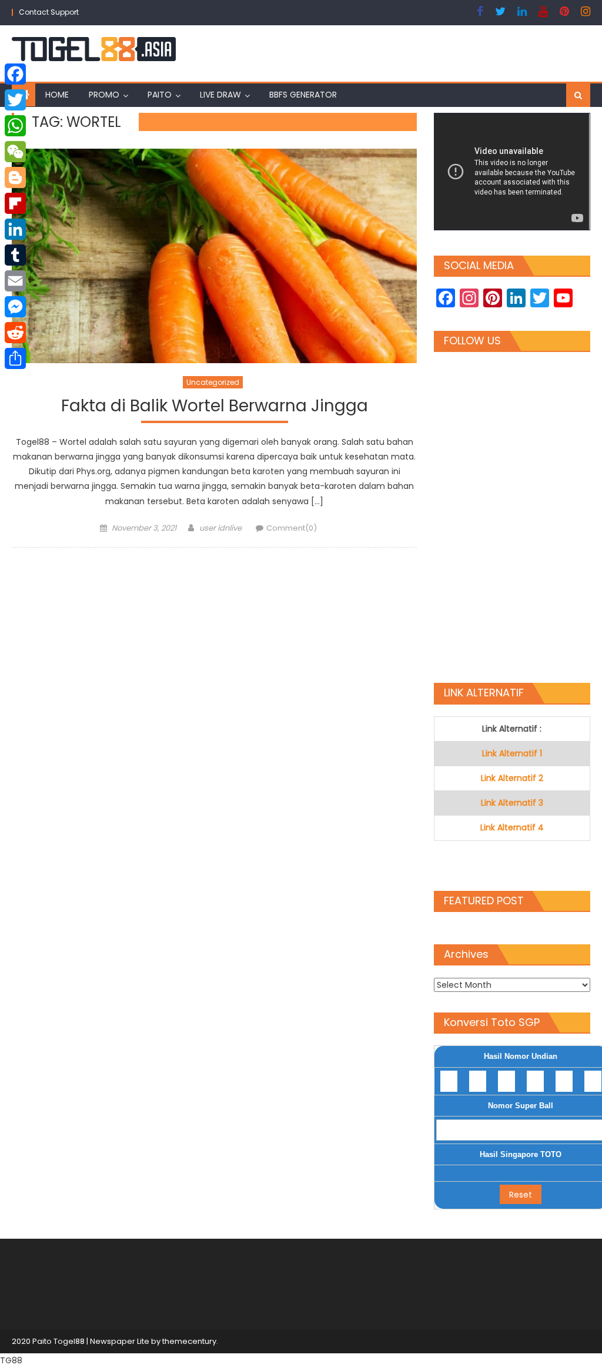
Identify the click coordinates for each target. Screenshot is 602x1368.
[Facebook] (15, 74)
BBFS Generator (303, 94)
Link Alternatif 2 (512, 778)
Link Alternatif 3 (512, 803)
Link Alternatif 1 (512, 753)
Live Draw (220, 94)
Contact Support (49, 12)
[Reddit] (15, 333)
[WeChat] (15, 152)
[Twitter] (15, 100)
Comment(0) (291, 528)
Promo (104, 94)
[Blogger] (15, 177)
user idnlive (220, 528)
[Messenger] (15, 307)
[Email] (15, 281)
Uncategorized (212, 382)
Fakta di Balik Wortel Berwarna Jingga (214, 406)
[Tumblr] (15, 255)
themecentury (189, 1341)
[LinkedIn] (15, 229)
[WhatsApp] (15, 126)
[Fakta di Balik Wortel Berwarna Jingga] (214, 256)
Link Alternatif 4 (512, 827)
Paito (160, 94)
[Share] (15, 358)
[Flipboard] (15, 203)
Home (57, 94)
